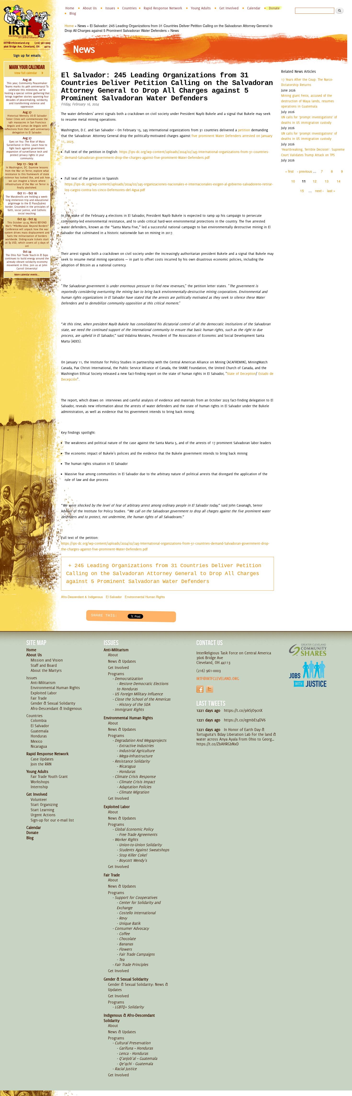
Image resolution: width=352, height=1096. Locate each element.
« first (289, 171)
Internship (39, 786)
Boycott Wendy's (133, 860)
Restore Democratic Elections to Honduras (142, 686)
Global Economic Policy (134, 829)
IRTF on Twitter (209, 689)
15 (302, 190)
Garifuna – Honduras (136, 1048)
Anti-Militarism (43, 682)
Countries (129, 8)
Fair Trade (39, 698)
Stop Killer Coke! (133, 855)
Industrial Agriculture (136, 750)
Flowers (125, 949)
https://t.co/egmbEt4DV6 (245, 720)
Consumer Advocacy (132, 928)
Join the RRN (41, 764)
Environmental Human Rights (145, 596)
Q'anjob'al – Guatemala (138, 1058)
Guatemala (39, 731)
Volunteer (39, 799)
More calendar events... (27, 274)
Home (69, 8)
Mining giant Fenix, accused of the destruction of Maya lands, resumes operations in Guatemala (307, 101)
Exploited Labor (44, 693)
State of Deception (241, 373)
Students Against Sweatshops (144, 849)
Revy (123, 918)
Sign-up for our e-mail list (52, 820)
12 (315, 181)
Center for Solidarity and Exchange (138, 905)
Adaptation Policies (135, 786)
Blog (72, 13)
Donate (274, 8)
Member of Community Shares (307, 650)
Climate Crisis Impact (137, 781)
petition (244, 130)
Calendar (253, 8)
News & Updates (122, 661)
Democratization (128, 678)
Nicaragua (39, 746)
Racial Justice (125, 1068)
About (113, 654)
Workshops (40, 781)
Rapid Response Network (163, 8)
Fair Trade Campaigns (137, 954)
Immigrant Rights (129, 709)
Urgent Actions (43, 814)
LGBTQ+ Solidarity (129, 1007)
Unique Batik (129, 923)
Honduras (39, 736)
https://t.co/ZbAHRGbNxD (217, 744)
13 (327, 181)
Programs (116, 673)
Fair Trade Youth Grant (49, 776)
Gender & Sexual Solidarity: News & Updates (138, 987)
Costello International (137, 912)
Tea (121, 959)
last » (331, 190)
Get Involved (228, 8)
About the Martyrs (46, 670)
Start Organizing (44, 804)
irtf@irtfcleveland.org (217, 678)
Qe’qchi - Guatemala (136, 1063)
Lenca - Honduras (133, 1053)
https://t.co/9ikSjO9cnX (243, 710)
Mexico (36, 741)
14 (339, 181)
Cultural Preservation (132, 1042)
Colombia (38, 720)
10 (293, 181)
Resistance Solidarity (132, 761)
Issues (110, 8)
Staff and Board (44, 665)
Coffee (124, 933)
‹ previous (304, 171)
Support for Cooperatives (136, 897)
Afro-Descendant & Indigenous (82, 596)
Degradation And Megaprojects (140, 740)
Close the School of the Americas (142, 699)
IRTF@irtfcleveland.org (16, 43)
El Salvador (114, 596)
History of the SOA (134, 704)
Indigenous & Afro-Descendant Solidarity (129, 1018)
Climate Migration (134, 792)
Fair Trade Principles (131, 964)
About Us (90, 8)
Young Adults (201, 8)
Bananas (126, 944)
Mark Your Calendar (27, 69)
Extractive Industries (136, 745)
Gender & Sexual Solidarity (53, 703)
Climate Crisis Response (135, 776)
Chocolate (127, 938)
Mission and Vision (47, 660)
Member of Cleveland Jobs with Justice (307, 680)
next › (319, 190)
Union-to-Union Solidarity (140, 844)
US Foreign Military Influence (139, 693)
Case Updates (42, 759)
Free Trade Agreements (138, 834)
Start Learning (42, 809)
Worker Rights (126, 839)
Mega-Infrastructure (135, 756)
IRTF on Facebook (200, 689)
